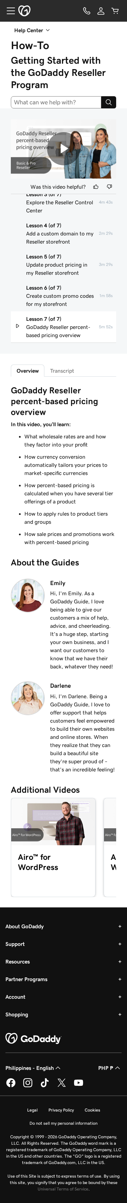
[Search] (108, 102)
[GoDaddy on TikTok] (44, 1086)
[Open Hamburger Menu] (8, 11)
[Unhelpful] (109, 186)
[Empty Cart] (115, 11)
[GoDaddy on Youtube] (78, 1086)
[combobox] (56, 102)
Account (15, 996)
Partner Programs (26, 979)
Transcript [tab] (62, 370)
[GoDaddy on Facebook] (10, 1086)
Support (15, 944)
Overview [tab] (28, 370)
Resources (17, 961)
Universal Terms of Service (63, 1189)
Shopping (16, 1014)
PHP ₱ (105, 1068)
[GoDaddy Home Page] (33, 1038)
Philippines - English (29, 1068)
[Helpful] (96, 186)
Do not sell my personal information (63, 1123)
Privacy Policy (61, 1110)
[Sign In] (100, 10)
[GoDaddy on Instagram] (27, 1086)
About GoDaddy (24, 926)
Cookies (92, 1110)
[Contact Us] (86, 10)
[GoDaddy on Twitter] (61, 1086)
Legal (32, 1110)
